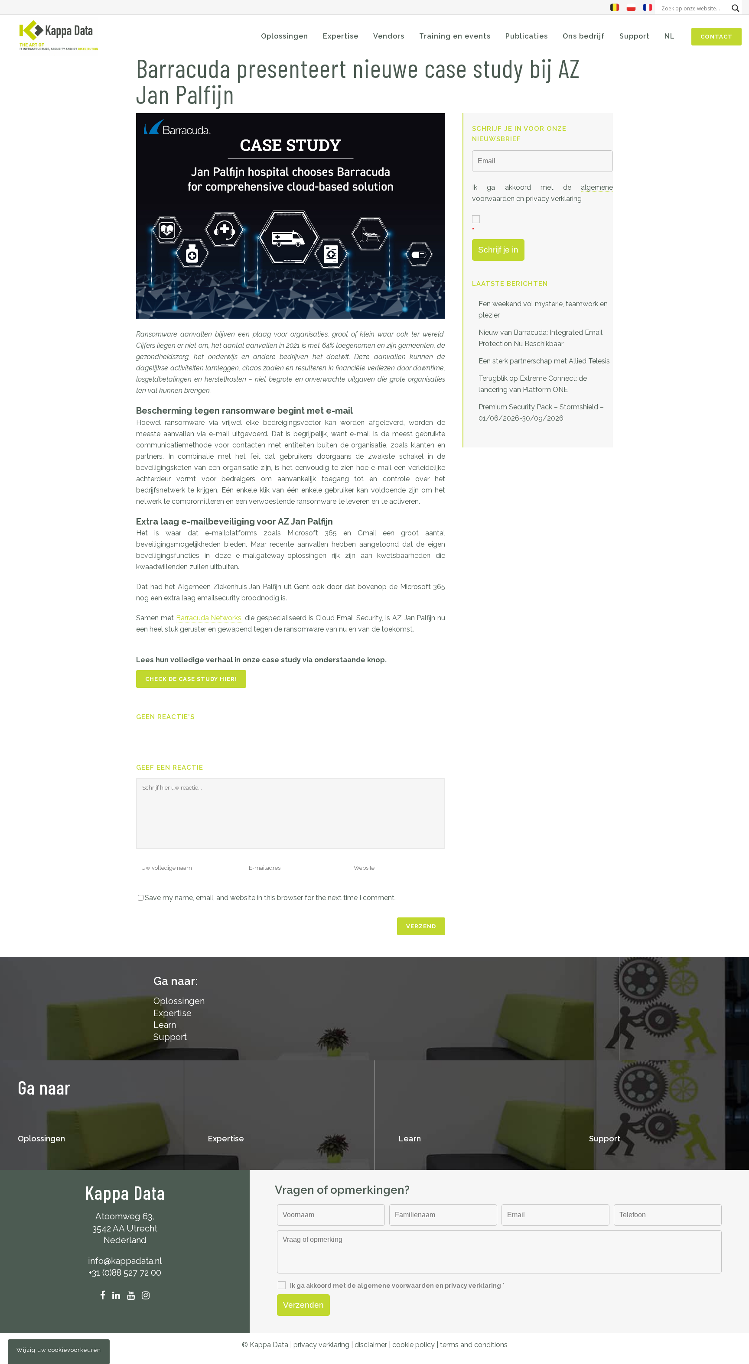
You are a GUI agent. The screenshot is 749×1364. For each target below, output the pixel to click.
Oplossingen (41, 1138)
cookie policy (413, 1345)
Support (170, 1037)
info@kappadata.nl (125, 1261)
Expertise (172, 1013)
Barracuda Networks (209, 618)
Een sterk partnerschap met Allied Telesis (544, 361)
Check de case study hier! (191, 679)
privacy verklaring (554, 198)
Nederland (125, 1240)
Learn (164, 1025)
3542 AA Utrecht (124, 1228)
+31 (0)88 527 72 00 (124, 1272)
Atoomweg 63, (124, 1216)
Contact (716, 36)
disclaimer (371, 1345)
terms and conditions (474, 1345)
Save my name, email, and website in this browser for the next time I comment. (270, 898)
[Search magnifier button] (735, 8)
